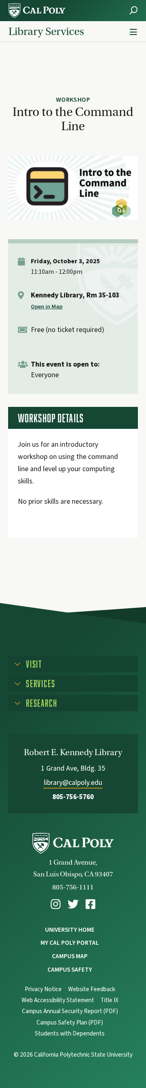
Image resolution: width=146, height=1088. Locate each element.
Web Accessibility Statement (57, 1000)
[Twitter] (73, 904)
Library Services (46, 31)
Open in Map (46, 306)
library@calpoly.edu (73, 783)
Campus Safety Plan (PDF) (69, 1023)
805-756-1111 (73, 887)
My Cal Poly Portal (70, 942)
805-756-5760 (73, 797)
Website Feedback (91, 989)
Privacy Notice (43, 989)
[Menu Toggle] (133, 32)
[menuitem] (55, 904)
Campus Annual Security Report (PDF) (70, 1011)
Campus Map (70, 956)
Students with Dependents (70, 1034)
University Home (69, 929)
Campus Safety (69, 969)
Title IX (109, 1000)
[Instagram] (55, 904)
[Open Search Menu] (133, 10)
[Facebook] (90, 904)
